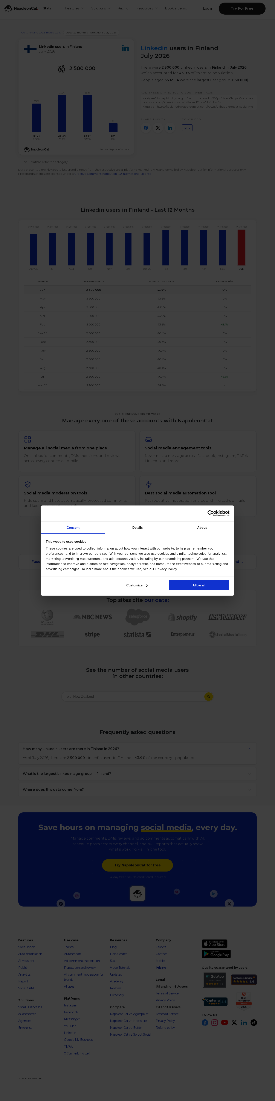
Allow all (198, 585)
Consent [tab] (73, 527)
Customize (134, 585)
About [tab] (202, 527)
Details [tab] (137, 527)
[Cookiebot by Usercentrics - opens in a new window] (210, 513)
